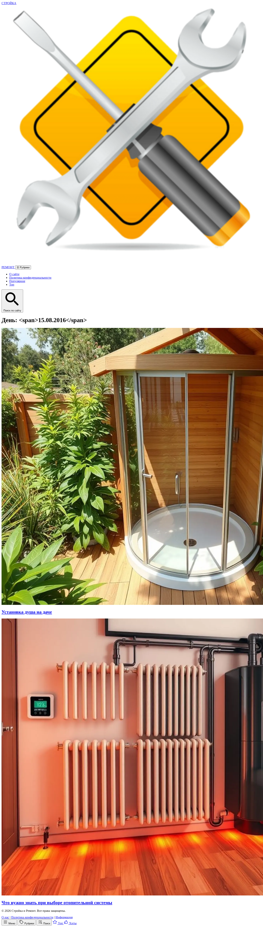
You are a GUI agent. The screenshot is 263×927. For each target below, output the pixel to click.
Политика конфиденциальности (30, 277)
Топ (11, 284)
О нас (5, 917)
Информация (64, 917)
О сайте (14, 274)
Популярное (17, 281)
